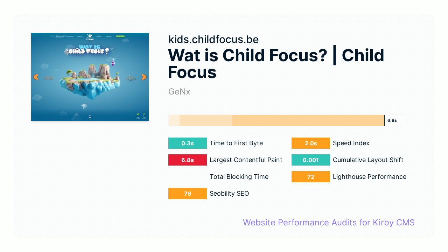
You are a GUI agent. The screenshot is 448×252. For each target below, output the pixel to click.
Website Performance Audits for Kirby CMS (329, 222)
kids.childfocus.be (213, 39)
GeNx (179, 91)
